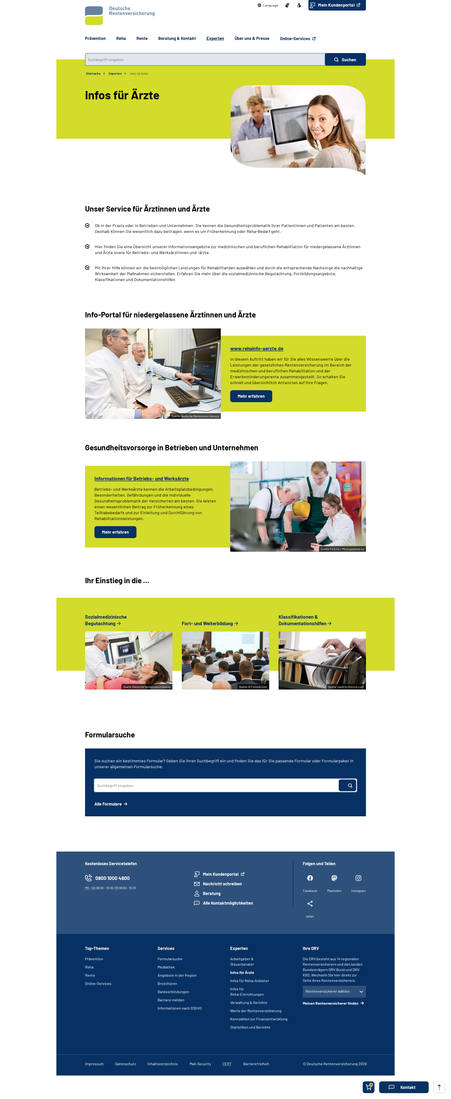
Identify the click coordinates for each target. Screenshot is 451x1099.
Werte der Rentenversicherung (256, 1010)
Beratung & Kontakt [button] (177, 38)
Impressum (94, 1063)
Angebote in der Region (177, 975)
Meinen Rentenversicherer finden (331, 1003)
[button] (268, 5)
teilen (310, 916)
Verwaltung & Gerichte (248, 1002)
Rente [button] (142, 38)
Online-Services (295, 38)
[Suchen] (347, 785)
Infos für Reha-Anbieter (249, 980)
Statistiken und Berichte (250, 1027)
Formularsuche (170, 958)
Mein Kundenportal (336, 5)
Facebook (310, 891)
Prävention (95, 38)
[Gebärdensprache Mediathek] (287, 5)
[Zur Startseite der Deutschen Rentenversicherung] (120, 15)
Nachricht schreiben (222, 883)
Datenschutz (125, 1063)
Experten (115, 73)
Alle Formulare (108, 803)
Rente (90, 975)
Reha (89, 967)
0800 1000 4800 (112, 878)
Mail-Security (200, 1063)
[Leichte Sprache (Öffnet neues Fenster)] (299, 5)
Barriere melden (171, 1000)
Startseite (93, 73)
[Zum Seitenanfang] (439, 1087)
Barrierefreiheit (256, 1063)
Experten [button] (215, 38)
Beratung (212, 893)
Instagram (358, 891)
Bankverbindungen (173, 991)
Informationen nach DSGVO (180, 1008)
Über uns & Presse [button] (252, 38)
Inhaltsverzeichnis (163, 1063)
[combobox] (205, 59)
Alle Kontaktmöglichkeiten (228, 903)
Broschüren (167, 983)
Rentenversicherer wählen (328, 991)
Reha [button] (121, 38)
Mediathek (166, 967)
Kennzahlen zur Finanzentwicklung (259, 1019)
